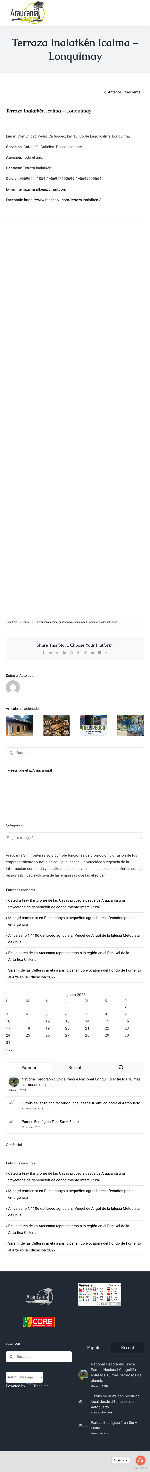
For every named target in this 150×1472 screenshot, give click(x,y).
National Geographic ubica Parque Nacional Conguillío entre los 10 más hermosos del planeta (81, 1082)
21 (87, 1028)
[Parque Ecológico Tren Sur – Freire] (14, 1122)
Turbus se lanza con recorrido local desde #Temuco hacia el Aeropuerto (81, 1103)
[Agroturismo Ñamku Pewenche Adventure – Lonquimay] (130, 725)
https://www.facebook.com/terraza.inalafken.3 (62, 200)
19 (48, 1028)
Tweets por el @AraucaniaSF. (30, 770)
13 (67, 1021)
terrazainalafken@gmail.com (42, 189)
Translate (41, 1386)
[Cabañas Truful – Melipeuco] (19, 725)
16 (127, 1021)
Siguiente (132, 92)
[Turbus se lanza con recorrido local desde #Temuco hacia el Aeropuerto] (14, 1103)
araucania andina (48, 622)
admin (13, 622)
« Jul (9, 1049)
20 (67, 1028)
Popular (29, 1067)
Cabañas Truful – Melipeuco (19, 716)
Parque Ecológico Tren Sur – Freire (50, 1122)
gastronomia (66, 622)
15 (107, 1021)
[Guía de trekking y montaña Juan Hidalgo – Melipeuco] (93, 725)
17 (8, 1028)
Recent (74, 1067)
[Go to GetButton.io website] (140, 1468)
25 (28, 1035)
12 (48, 1021)
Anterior (114, 92)
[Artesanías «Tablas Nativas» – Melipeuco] (56, 725)
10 (8, 1021)
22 (107, 1028)
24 (8, 1035)
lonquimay (79, 622)
